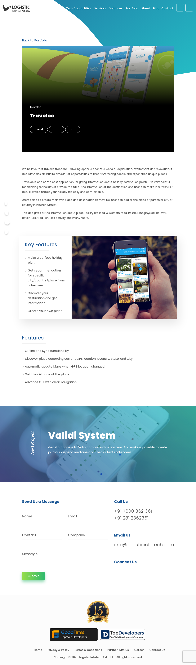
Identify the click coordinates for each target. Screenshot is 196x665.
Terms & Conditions (88, 650)
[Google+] (7, 222)
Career (139, 650)
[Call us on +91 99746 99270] (189, 7)
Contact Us (157, 650)
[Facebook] (6, 203)
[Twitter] (6, 213)
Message (30, 554)
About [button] (145, 8)
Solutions (115, 8)
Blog (156, 8)
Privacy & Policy (58, 650)
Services (100, 8)
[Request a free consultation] (180, 7)
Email (72, 516)
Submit (33, 576)
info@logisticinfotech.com (144, 544)
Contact (167, 8)
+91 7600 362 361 (133, 511)
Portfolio (132, 8)
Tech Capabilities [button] (78, 8)
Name (27, 516)
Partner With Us (118, 650)
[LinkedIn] (137, 572)
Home (38, 650)
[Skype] (6, 232)
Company (76, 535)
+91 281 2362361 (131, 518)
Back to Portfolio (34, 40)
